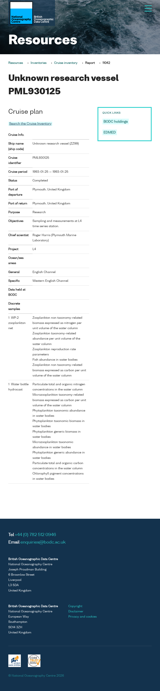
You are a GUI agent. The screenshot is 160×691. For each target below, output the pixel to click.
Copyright (75, 606)
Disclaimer (75, 611)
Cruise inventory (66, 63)
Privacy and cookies (82, 616)
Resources (15, 63)
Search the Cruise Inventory (30, 123)
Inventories (38, 63)
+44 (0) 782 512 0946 (35, 535)
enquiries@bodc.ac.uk (43, 542)
